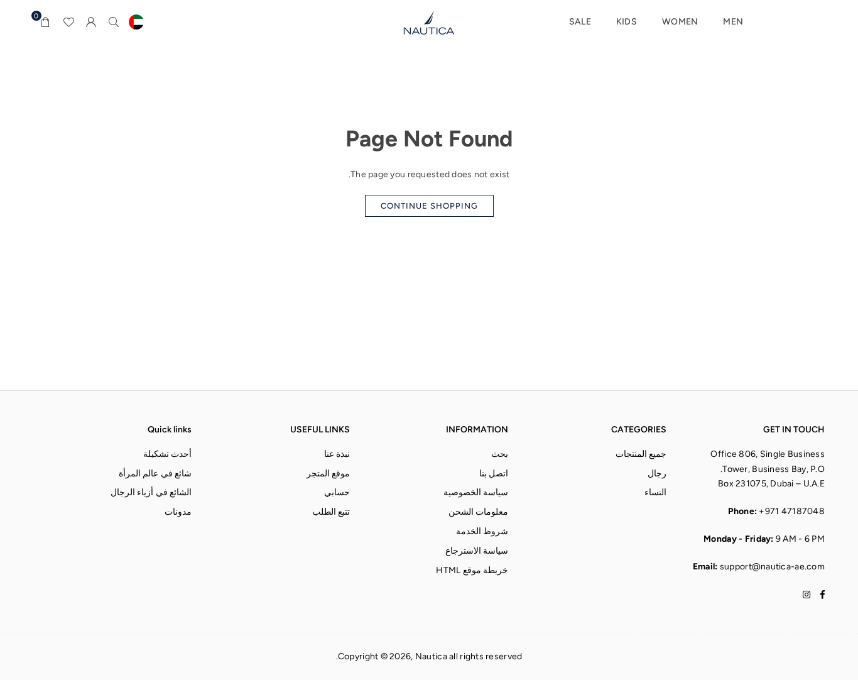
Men (733, 21)
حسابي (337, 492)
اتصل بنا (493, 473)
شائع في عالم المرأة (155, 473)
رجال (657, 473)
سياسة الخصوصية (475, 492)
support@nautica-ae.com (772, 566)
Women (680, 21)
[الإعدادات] (91, 22)
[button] (46, 22)
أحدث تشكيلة (167, 454)
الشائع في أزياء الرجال (151, 492)
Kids (626, 21)
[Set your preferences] (136, 22)
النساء (655, 492)
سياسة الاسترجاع (476, 551)
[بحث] (113, 22)
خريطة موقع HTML (472, 570)
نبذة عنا (337, 454)
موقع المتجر (328, 473)
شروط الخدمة (482, 531)
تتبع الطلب (331, 512)
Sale (580, 21)
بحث (499, 454)
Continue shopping (429, 206)
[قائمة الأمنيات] (68, 22)
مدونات (178, 512)
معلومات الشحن (478, 512)
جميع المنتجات (641, 454)
